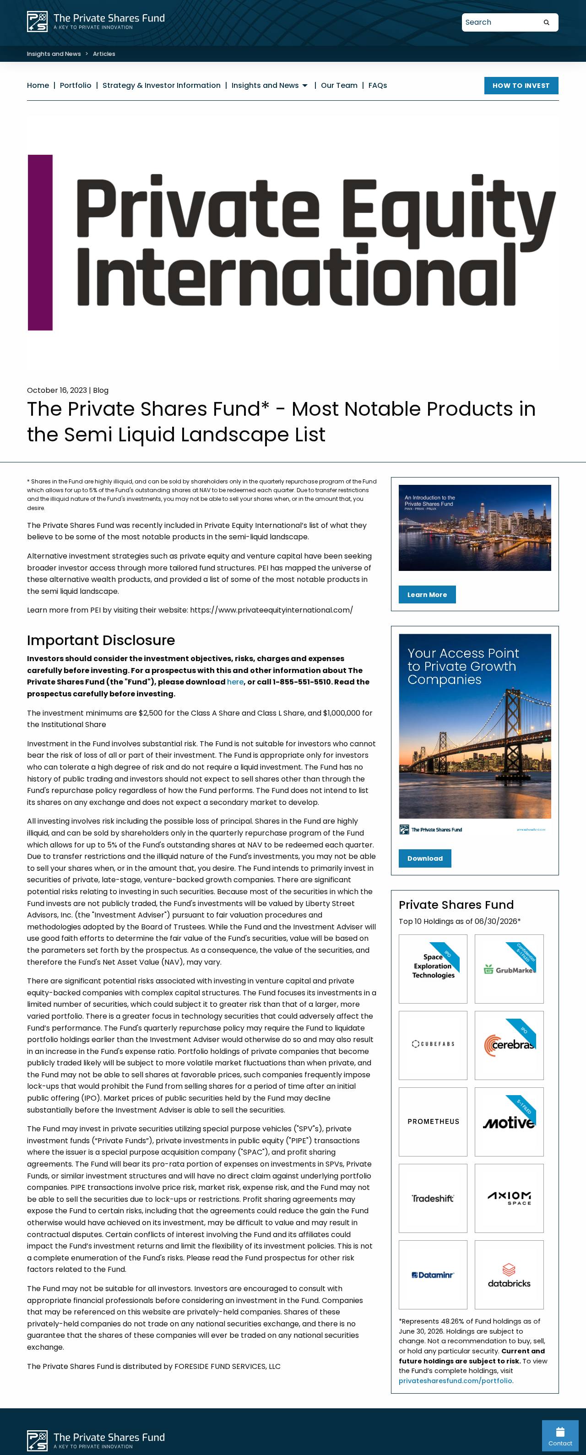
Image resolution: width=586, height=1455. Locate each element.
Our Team (339, 85)
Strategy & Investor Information (162, 85)
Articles (104, 54)
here (235, 682)
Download (425, 858)
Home (38, 85)
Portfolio (76, 85)
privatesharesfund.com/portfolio (455, 1380)
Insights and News (54, 54)
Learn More (427, 594)
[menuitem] (271, 85)
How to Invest (522, 85)
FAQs (378, 85)
